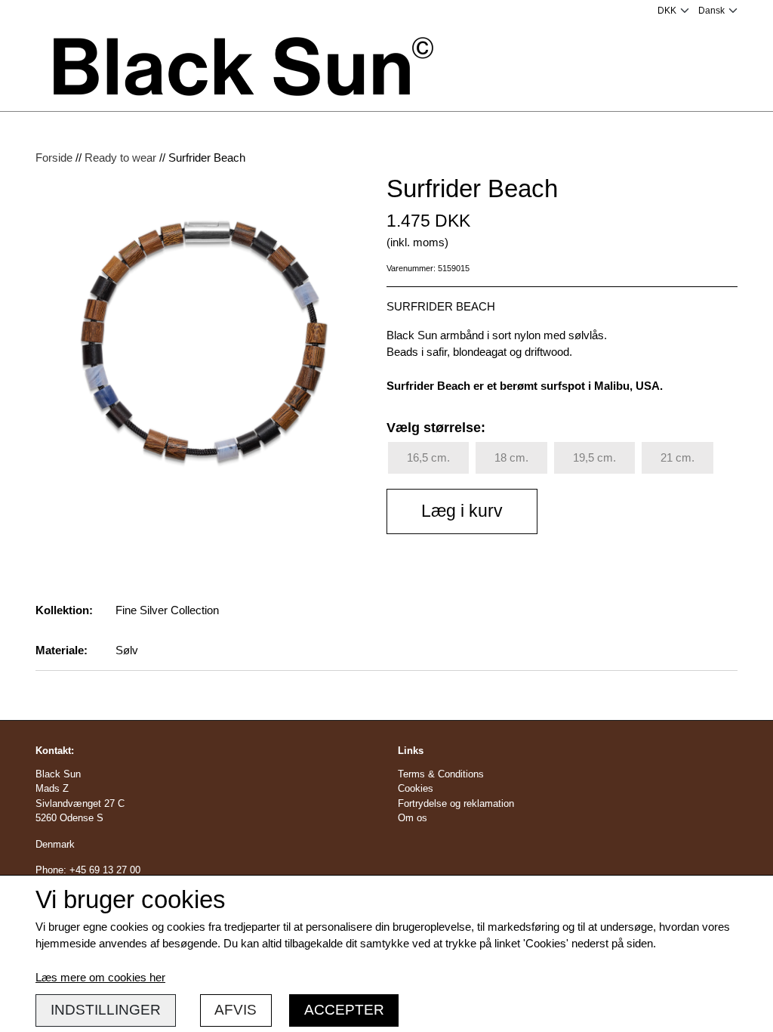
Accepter (344, 1010)
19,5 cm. (594, 457)
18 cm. (511, 457)
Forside (53, 157)
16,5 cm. (428, 457)
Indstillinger (106, 1010)
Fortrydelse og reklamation (456, 803)
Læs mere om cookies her (100, 977)
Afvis (235, 1010)
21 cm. (677, 457)
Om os (412, 817)
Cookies (415, 788)
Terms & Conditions (441, 774)
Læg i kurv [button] (462, 511)
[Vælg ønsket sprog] (718, 10)
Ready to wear (120, 157)
